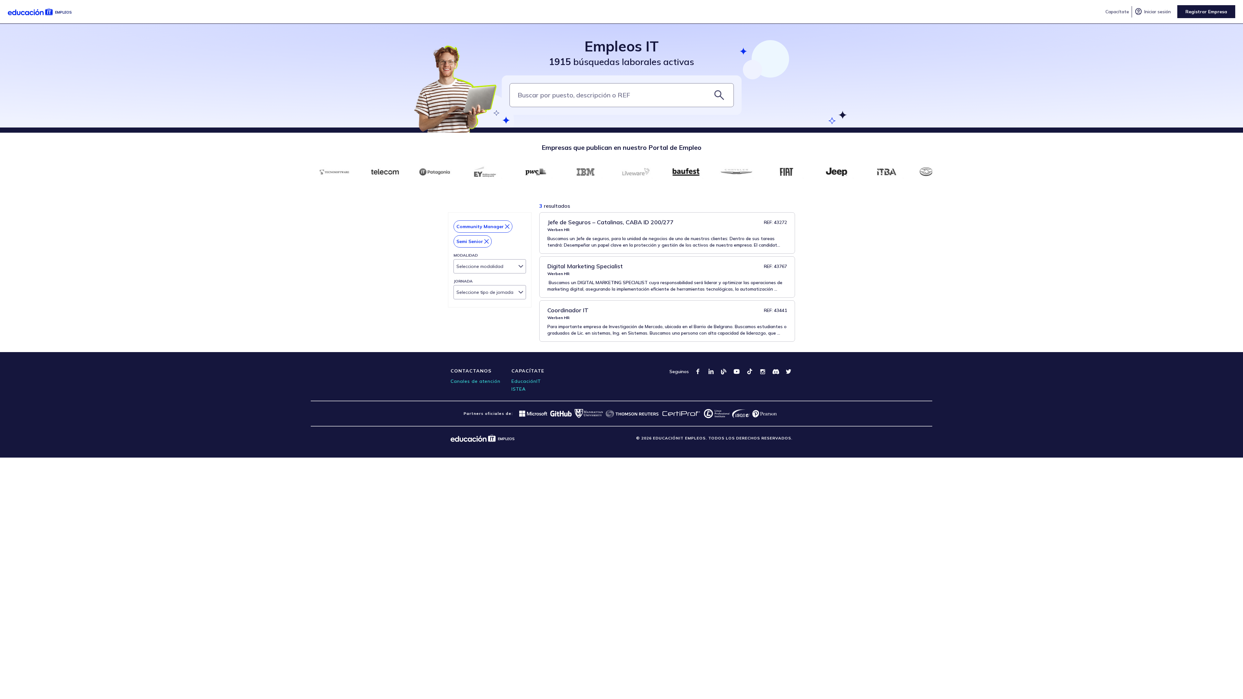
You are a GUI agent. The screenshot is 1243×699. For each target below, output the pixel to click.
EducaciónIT (526, 381)
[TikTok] (750, 371)
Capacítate (1117, 12)
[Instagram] (763, 371)
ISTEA (518, 389)
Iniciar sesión (1153, 12)
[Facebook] (698, 371)
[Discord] (775, 371)
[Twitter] (788, 371)
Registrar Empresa (1206, 12)
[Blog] (724, 371)
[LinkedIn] (711, 371)
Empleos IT (622, 46)
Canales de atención (475, 381)
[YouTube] (737, 371)
